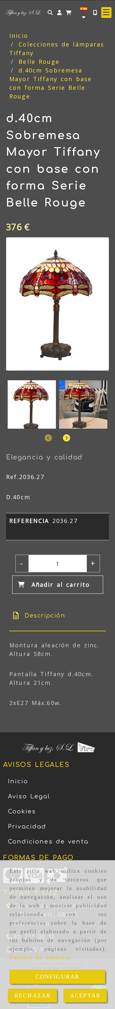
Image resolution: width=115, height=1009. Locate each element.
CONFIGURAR (57, 976)
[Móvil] (95, 12)
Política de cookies (39, 957)
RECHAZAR (32, 995)
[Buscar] (50, 12)
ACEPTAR (85, 995)
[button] (59, 12)
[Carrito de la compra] (68, 12)
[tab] (57, 615)
